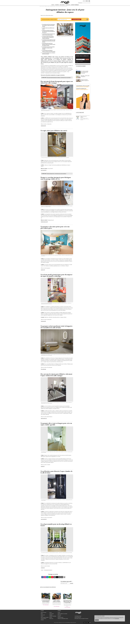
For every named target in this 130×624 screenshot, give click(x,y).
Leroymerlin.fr (44, 519)
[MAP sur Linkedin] (86, 1)
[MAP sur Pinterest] (88, 1)
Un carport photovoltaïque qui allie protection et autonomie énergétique (46, 601)
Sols (42, 570)
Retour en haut (86, 622)
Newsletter (59, 616)
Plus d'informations (46, 604)
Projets (42, 613)
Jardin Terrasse (51, 613)
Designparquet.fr (44, 221)
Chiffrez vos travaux (43, 612)
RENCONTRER (62, 5)
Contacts (59, 612)
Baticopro (50, 617)
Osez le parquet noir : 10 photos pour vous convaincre (56, 173)
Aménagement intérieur (48, 570)
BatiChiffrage (68, 622)
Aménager (42, 619)
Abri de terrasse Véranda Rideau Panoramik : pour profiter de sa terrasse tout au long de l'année (67, 601)
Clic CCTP (64, 622)
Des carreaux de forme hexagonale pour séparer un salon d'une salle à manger (48, 25)
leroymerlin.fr (43, 170)
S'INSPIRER (57, 5)
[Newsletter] (89, 1)
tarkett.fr (43, 466)
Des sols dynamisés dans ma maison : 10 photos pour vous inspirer (59, 77)
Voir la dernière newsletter (79, 61)
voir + (76, 69)
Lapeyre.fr (43, 269)
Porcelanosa (43, 369)
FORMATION (68, 5)
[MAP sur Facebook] (83, 1)
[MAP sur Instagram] (85, 1)
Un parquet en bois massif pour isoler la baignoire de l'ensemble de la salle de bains (48, 40)
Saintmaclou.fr (44, 418)
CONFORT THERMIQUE (75, 4)
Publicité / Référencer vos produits (62, 613)
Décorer (50, 612)
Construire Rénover (43, 618)
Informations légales (60, 617)
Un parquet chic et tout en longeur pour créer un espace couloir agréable (48, 47)
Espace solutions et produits (45, 617)
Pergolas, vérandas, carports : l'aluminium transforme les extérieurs (57, 601)
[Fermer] (87, 19)
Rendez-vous (51, 618)
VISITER (52, 5)
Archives (77, 62)
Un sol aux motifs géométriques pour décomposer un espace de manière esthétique (48, 37)
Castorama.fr (43, 125)
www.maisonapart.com (78, 617)
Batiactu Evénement (73, 622)
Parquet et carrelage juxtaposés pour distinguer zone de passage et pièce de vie (48, 31)
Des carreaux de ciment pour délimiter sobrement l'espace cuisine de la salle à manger (48, 44)
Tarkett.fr (43, 567)
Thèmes (42, 616)
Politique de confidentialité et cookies (63, 618)
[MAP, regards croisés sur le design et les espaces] (65, 2)
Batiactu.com (61, 622)
